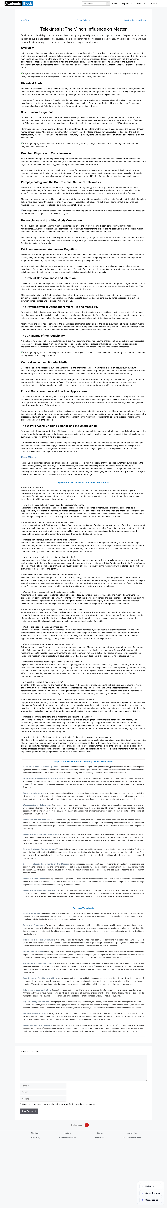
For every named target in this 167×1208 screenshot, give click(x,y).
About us (141, 3)
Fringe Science (83, 20)
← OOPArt (25, 20)
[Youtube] (87, 1125)
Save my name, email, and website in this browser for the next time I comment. (58, 1104)
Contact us (155, 3)
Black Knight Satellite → (135, 20)
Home (114, 3)
